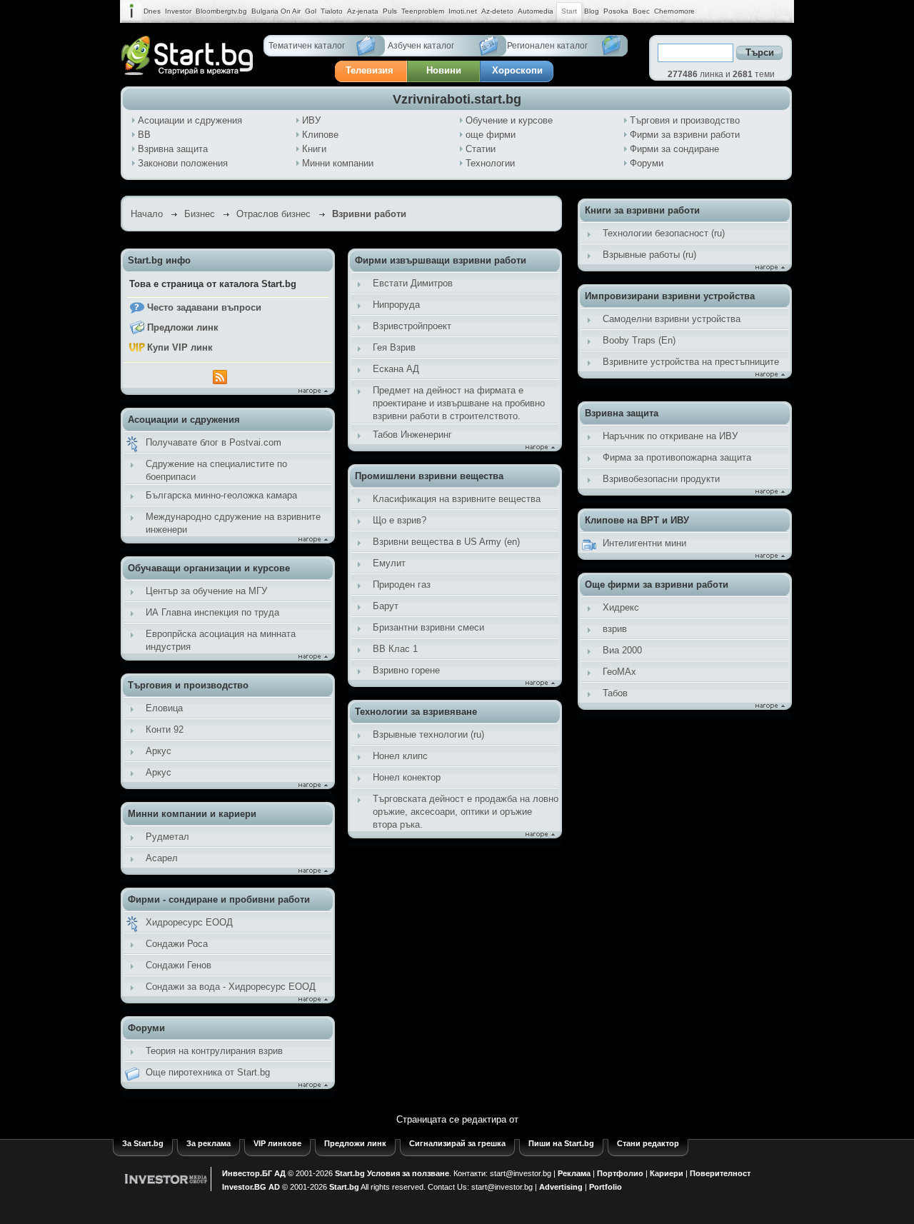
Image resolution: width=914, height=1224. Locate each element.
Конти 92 (165, 729)
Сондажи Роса (177, 943)
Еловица (164, 708)
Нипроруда (396, 304)
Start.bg (350, 1173)
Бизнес (199, 214)
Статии (481, 149)
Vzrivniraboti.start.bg (457, 99)
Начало (147, 214)
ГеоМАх (619, 671)
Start (569, 11)
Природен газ (402, 584)
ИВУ (311, 120)
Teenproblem (422, 11)
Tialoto (332, 11)
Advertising (561, 1187)
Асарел (162, 858)
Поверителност (720, 1173)
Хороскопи (517, 70)
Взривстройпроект (412, 326)
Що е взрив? (399, 520)
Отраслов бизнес (273, 214)
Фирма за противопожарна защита (677, 457)
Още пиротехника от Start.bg (208, 1072)
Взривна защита (173, 149)
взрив (615, 628)
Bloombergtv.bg (221, 11)
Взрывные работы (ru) (649, 254)
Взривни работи (369, 214)
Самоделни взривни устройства (671, 318)
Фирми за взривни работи (685, 134)
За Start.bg (143, 1143)
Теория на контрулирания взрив (214, 1050)
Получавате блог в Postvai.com (213, 442)
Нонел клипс (400, 756)
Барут (385, 606)
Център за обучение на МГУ (206, 591)
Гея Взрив (394, 347)
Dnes (152, 11)
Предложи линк (183, 327)
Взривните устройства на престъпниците (691, 361)
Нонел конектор (407, 777)
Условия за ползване (408, 1173)
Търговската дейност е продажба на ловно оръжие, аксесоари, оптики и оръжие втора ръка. (465, 811)
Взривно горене (406, 670)
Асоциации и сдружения (190, 120)
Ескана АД (396, 368)
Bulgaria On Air (276, 11)
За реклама (208, 1143)
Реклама (574, 1173)
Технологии (490, 163)
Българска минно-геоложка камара (221, 495)
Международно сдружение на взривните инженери (233, 523)
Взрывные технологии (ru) (428, 734)
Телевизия (369, 70)
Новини (443, 70)
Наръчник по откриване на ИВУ (670, 436)
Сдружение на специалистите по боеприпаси (216, 470)
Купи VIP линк (180, 347)
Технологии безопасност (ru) (664, 233)
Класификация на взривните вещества (457, 498)
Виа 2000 (622, 650)
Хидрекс (621, 607)
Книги (314, 149)
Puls (390, 11)
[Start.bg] (187, 71)
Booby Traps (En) (639, 340)
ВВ (144, 134)
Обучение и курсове (509, 120)
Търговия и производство (685, 120)
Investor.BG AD (251, 1187)
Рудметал (167, 836)
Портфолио (620, 1173)
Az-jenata (362, 11)
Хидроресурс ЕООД (189, 922)
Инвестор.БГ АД (254, 1173)
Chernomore (674, 11)
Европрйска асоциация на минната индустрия (221, 640)
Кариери (666, 1173)
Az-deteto (497, 11)
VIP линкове (277, 1143)
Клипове (320, 134)
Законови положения (183, 163)
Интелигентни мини (644, 543)
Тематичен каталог (306, 46)
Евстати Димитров (413, 283)
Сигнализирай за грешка (457, 1143)
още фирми (491, 134)
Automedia (535, 11)
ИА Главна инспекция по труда (212, 612)
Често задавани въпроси (204, 307)
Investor (178, 11)
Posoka (615, 11)
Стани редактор (648, 1143)
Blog (591, 11)
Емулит (389, 563)
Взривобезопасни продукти (661, 478)
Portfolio (605, 1187)
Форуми (646, 163)
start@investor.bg (520, 1173)
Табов (615, 693)
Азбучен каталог (421, 46)
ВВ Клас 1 (395, 648)
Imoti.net (462, 11)
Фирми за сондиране (674, 149)
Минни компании (337, 163)
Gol (310, 11)
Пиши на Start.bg (561, 1143)
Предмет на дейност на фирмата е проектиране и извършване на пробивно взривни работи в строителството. (459, 403)
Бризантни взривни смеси (428, 627)
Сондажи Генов (178, 965)
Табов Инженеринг (412, 434)
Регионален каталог (547, 46)
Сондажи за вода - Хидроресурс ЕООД (231, 986)
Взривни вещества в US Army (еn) (446, 541)
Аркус (158, 751)
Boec (641, 11)
